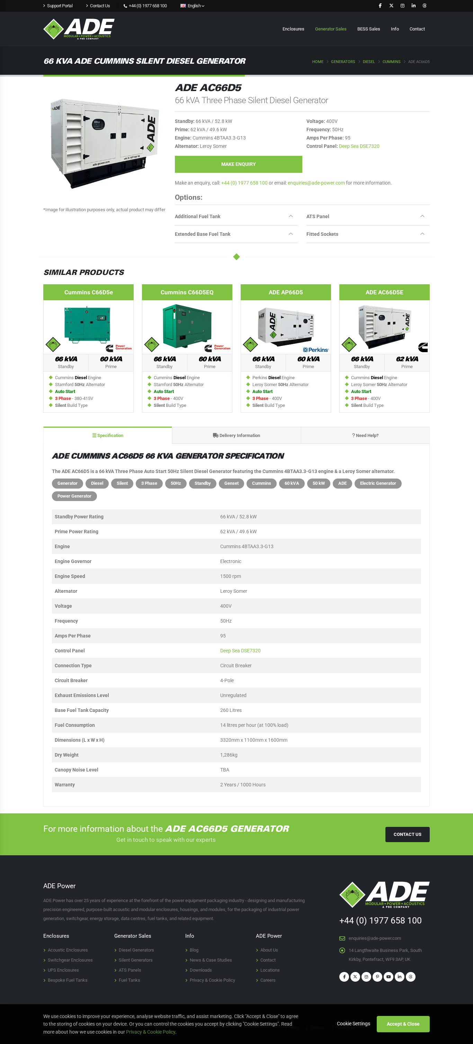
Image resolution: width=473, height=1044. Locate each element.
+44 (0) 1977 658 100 (147, 5)
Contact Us (407, 834)
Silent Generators (136, 960)
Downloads (201, 970)
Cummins (392, 62)
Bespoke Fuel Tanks (68, 980)
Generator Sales (331, 29)
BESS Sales (368, 29)
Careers (268, 980)
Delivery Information (239, 435)
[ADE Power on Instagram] (402, 6)
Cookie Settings (353, 1023)
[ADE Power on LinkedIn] (413, 6)
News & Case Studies (211, 960)
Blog (194, 950)
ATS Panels (130, 970)
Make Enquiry (238, 164)
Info (395, 29)
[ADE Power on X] (391, 6)
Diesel (369, 62)
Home (317, 62)
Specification (109, 435)
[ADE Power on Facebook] (380, 6)
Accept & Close (403, 1024)
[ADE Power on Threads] (424, 6)
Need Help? (366, 435)
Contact (417, 29)
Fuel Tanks (129, 980)
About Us (269, 950)
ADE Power (269, 936)
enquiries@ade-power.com (316, 183)
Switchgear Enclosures (70, 960)
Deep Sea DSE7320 (359, 146)
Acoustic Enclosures (68, 950)
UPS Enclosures (63, 970)
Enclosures (293, 29)
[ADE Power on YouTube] (388, 977)
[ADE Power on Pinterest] (377, 977)
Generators (343, 62)
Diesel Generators (136, 950)
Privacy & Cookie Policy (212, 980)
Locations (270, 970)
